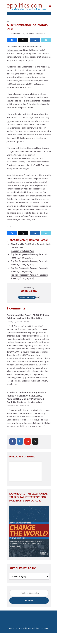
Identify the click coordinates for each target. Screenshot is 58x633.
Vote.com (45, 66)
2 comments (40, 33)
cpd (10, 226)
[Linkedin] (20, 441)
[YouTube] (27, 441)
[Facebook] (12, 441)
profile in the (15, 53)
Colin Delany (15, 33)
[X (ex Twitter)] (35, 441)
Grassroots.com (29, 66)
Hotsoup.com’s (18, 175)
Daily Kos (35, 158)
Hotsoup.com (13, 50)
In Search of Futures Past (22, 250)
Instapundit (12, 161)
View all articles (27, 297)
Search (29, 600)
